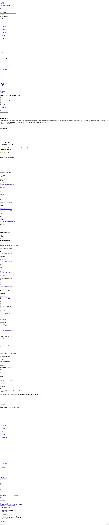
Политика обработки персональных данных (8, 330)
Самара (14, 504)
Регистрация (2, 497)
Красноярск (5, 503)
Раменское (6, 504)
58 (7, 107)
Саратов (17, 504)
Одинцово (24, 503)
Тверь (19, 504)
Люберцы (8, 503)
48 (3, 107)
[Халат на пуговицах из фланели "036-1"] (6, 284)
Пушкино (3, 504)
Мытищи (11, 503)
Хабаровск (7, 505)
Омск (27, 503)
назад (3, 411)
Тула (1, 505)
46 (2, 107)
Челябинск (10, 505)
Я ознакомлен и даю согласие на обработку (9, 485)
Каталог (1, 329)
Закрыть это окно (2, 359)
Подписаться (2, 486)
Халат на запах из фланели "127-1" (5, 298)
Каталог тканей (4, 83)
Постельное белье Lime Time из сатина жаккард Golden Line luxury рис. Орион (11, 185)
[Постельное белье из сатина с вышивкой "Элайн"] (7, 221)
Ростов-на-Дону (11, 504)
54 (5, 107)
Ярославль (13, 505)
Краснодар (1, 503)
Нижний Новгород (16, 503)
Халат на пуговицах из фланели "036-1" (6, 286)
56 (6, 107)
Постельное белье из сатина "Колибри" (6, 210)
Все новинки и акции (5, 511)
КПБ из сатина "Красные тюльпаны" (5, 198)
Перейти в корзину (3, 183)
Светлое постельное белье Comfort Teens (9, 8)
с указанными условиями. (15, 327)
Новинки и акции (4, 478)
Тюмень (3, 505)
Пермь (1, 504)
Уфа (4, 505)
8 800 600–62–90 (2, 5)
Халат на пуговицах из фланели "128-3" (6, 261)
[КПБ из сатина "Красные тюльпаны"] (6, 196)
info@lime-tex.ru (2, 338)
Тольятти (21, 504)
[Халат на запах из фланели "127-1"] (5, 297)
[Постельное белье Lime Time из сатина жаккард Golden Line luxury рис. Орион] (7, 184)
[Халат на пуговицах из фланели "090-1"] (6, 272)
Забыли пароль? (5, 14)
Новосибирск (21, 503)
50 (4, 107)
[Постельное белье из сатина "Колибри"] (6, 209)
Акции (3, 84)
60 (8, 107)
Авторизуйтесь (2, 152)
